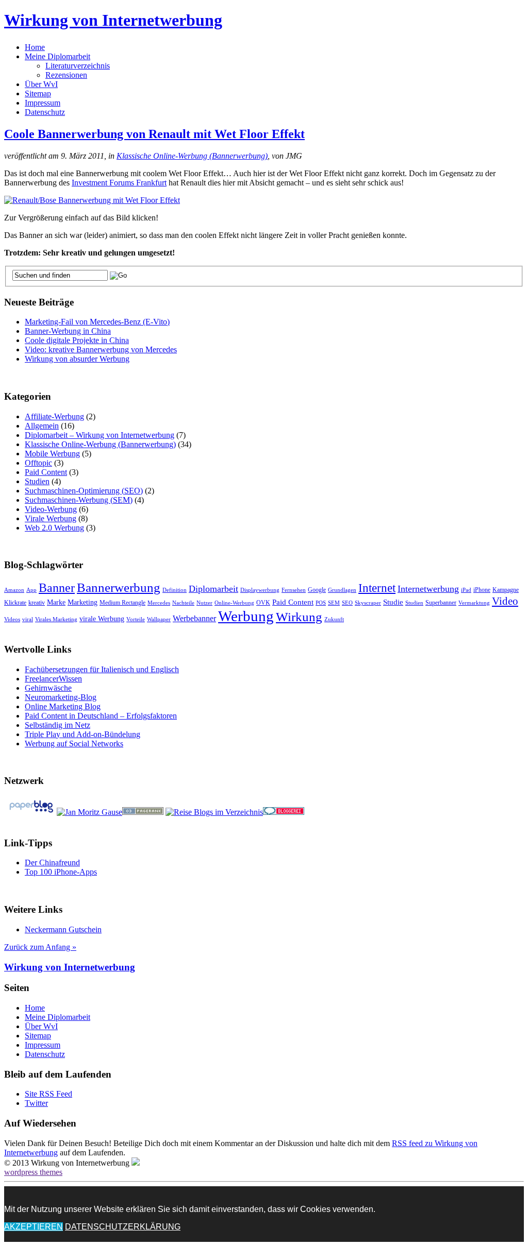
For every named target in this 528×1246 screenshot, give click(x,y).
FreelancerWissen (53, 678)
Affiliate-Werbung (54, 416)
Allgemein (42, 425)
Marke (56, 602)
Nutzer (204, 603)
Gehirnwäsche (48, 688)
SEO (347, 603)
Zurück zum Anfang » (40, 947)
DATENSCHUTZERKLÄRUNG (122, 1226)
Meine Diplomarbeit (57, 56)
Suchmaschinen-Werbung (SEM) (79, 500)
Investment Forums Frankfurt (119, 182)
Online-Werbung (234, 603)
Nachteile (183, 603)
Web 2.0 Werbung (54, 527)
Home (35, 47)
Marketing (82, 602)
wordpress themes (33, 1172)
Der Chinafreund (52, 862)
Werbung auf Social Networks (74, 743)
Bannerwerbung (118, 587)
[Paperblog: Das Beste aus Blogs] (31, 812)
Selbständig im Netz (57, 725)
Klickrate (15, 602)
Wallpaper (159, 619)
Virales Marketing (56, 619)
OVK (263, 602)
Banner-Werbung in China (68, 331)
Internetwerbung (428, 589)
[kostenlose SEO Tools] (142, 812)
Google (317, 589)
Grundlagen (342, 590)
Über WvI (41, 84)
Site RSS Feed (48, 1093)
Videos (12, 619)
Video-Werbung (51, 509)
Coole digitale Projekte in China (77, 340)
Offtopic (38, 462)
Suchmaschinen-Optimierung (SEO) (84, 490)
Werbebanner (194, 618)
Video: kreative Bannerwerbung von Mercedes (101, 349)
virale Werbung (101, 619)
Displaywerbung (259, 590)
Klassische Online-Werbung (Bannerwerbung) (192, 155)
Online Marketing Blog (63, 706)
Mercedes (158, 603)
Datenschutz (45, 112)
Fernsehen (294, 590)
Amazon (14, 590)
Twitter (36, 1103)
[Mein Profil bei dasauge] (89, 812)
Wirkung (299, 617)
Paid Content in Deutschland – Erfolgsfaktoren (101, 715)
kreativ (36, 602)
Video (505, 601)
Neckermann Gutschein (63, 929)
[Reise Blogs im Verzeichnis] (214, 812)
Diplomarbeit (213, 589)
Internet (376, 588)
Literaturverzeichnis (77, 65)
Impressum (42, 102)
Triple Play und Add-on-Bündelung (82, 734)
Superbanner (440, 602)
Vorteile (135, 619)
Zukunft (334, 619)
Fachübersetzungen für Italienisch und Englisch (102, 669)
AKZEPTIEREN (33, 1226)
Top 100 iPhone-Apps (61, 871)
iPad (466, 590)
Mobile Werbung (52, 453)
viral (27, 619)
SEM (334, 603)
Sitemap (38, 93)
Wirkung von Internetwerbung (113, 20)
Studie (393, 602)
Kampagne (505, 589)
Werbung (246, 616)
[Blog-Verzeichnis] (283, 812)
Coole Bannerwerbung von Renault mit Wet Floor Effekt (154, 134)
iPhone (481, 589)
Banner (57, 587)
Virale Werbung (50, 518)
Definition (174, 590)
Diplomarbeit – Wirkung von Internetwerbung (99, 435)
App (31, 590)
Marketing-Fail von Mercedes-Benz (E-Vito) (97, 321)
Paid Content (46, 472)
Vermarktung (474, 603)
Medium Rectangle (122, 602)
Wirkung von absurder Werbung (77, 358)
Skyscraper (368, 603)
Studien (37, 481)
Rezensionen (66, 75)
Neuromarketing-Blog (60, 697)
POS (321, 603)
